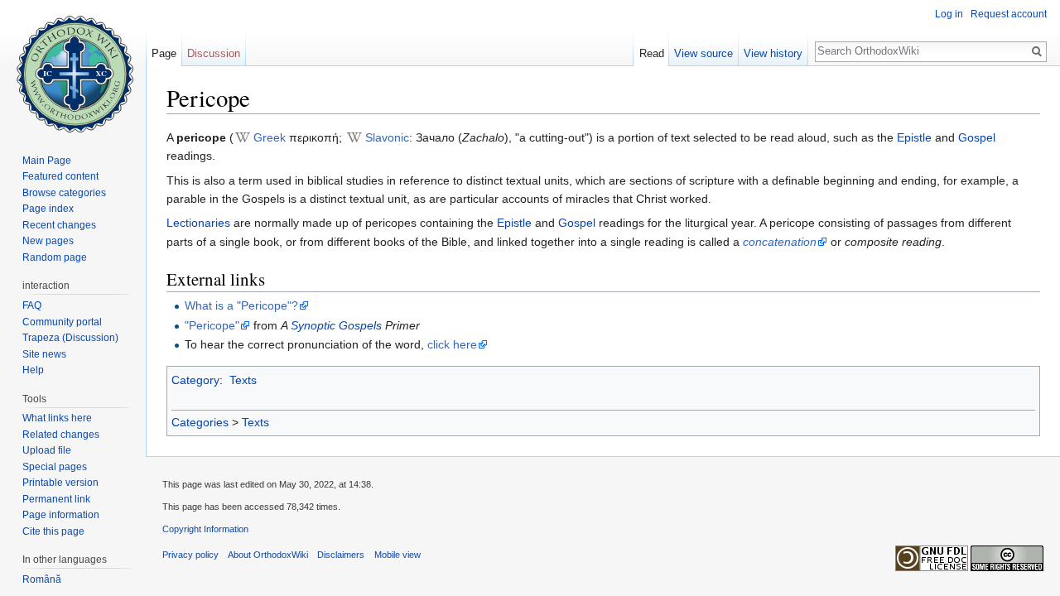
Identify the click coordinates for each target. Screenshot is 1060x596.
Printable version (60, 482)
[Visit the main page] (73, 66)
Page (164, 53)
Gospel (976, 137)
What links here (57, 418)
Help (33, 370)
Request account (1009, 14)
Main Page (46, 160)
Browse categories (64, 193)
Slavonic (387, 137)
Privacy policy (190, 555)
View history (773, 53)
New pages (48, 241)
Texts (243, 380)
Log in (949, 14)
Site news (44, 354)
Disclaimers (340, 555)
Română (41, 579)
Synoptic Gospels (336, 325)
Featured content (60, 176)
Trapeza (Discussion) (70, 338)
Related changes (60, 434)
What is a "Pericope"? (241, 305)
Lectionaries (198, 222)
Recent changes (59, 225)
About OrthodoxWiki (268, 555)
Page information (60, 515)
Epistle (914, 137)
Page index (48, 208)
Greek (269, 137)
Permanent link (56, 499)
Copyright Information (205, 529)
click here (452, 344)
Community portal (62, 322)
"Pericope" (212, 325)
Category (195, 380)
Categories (200, 422)
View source (703, 53)
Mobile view (397, 555)
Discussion (213, 53)
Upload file (46, 450)
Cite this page (53, 531)
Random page (54, 257)
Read (651, 53)
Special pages (54, 467)
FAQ (31, 305)
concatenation (780, 241)
